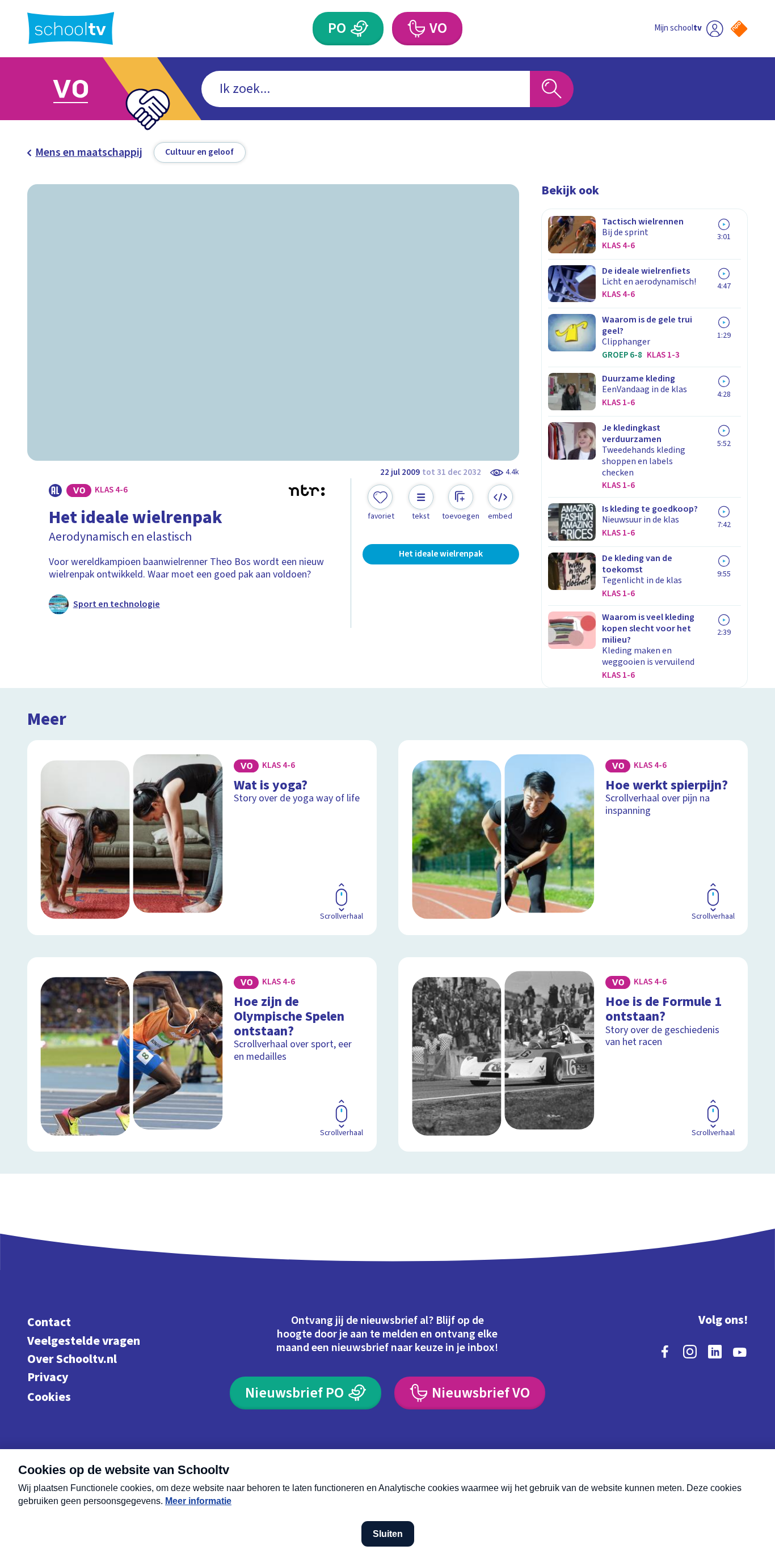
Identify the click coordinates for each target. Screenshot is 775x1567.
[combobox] (365, 89)
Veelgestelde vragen (83, 1341)
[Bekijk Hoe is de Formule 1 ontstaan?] (573, 1054)
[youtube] (739, 1351)
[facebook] (664, 1351)
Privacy (47, 1377)
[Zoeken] (552, 89)
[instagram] (689, 1351)
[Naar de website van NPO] (739, 28)
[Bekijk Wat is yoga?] (202, 837)
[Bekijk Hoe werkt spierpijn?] (573, 837)
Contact (49, 1322)
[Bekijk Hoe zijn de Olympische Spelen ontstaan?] (202, 1054)
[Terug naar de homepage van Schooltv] (71, 28)
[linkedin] (714, 1351)
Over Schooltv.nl (72, 1359)
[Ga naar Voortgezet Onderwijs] (83, 88)
